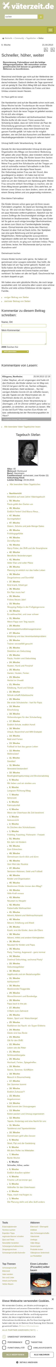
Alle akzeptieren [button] (15, 1354)
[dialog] (28, 1331)
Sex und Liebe (8, 1278)
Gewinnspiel (35, 1246)
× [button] (53, 1299)
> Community (18, 38)
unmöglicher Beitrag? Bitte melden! (15, 419)
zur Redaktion (36, 1256)
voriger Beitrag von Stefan (16, 297)
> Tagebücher (30, 38)
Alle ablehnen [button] (41, 1354)
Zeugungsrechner (9, 1249)
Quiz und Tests (8, 1240)
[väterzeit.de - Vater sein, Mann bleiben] (28, 5)
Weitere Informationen (29, 1326)
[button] (28, 1330)
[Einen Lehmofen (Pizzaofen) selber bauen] (42, 1284)
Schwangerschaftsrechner (12, 1246)
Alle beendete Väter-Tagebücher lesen (22, 426)
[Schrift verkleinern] (53, 49)
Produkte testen (36, 1249)
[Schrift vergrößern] (46, 49)
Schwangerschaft (9, 1268)
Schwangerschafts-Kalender (13, 1253)
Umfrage (33, 1240)
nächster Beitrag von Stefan (17, 301)
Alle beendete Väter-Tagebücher (25, 484)
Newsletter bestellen (10, 1243)
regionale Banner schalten (13, 1236)
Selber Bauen (7, 1284)
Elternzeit (6, 1271)
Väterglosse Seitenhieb (39, 1253)
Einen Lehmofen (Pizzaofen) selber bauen (40, 1267)
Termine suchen (8, 1230)
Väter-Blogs (35, 1243)
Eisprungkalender (9, 1227)
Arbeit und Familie (9, 1281)
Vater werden (7, 1274)
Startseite (8, 38)
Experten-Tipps (8, 1233)
